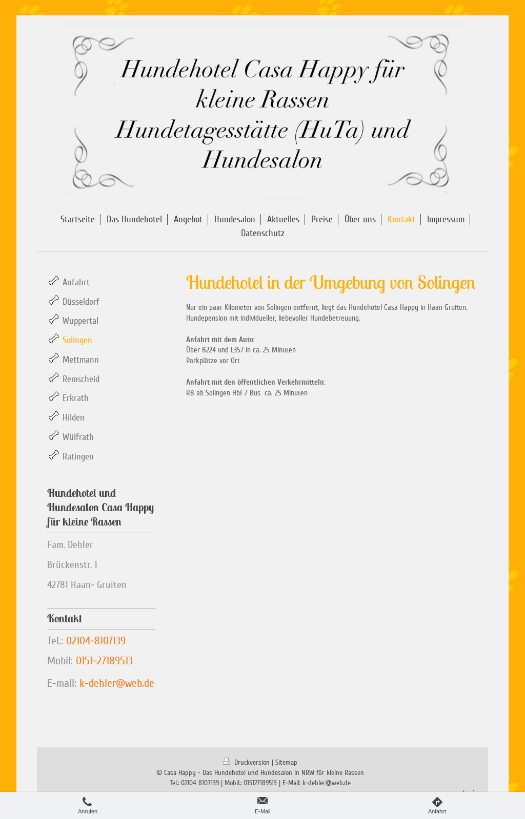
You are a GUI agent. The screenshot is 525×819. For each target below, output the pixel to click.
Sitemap (286, 762)
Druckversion (252, 762)
